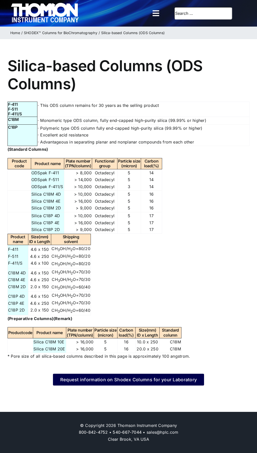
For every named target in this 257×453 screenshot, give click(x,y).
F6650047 (15, 232)
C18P (13, 127)
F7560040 (16, 344)
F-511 (13, 109)
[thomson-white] (44, 4)
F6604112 (15, 175)
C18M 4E (17, 279)
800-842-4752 (93, 432)
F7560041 (15, 351)
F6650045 (15, 218)
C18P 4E (16, 303)
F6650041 (15, 203)
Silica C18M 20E (49, 348)
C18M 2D (17, 286)
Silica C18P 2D (45, 229)
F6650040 (16, 196)
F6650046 (15, 224)
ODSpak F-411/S (47, 186)
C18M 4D (17, 272)
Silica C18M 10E (49, 341)
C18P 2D (16, 310)
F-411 (13, 104)
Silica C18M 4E (45, 201)
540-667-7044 (127, 432)
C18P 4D (16, 296)
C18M (13, 119)
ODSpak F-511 (45, 179)
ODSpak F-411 (45, 172)
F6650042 (15, 210)
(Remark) (62, 318)
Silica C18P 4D (45, 215)
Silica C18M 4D (46, 194)
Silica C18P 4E (45, 222)
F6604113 (15, 189)
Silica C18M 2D (46, 207)
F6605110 (15, 182)
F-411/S (15, 113)
